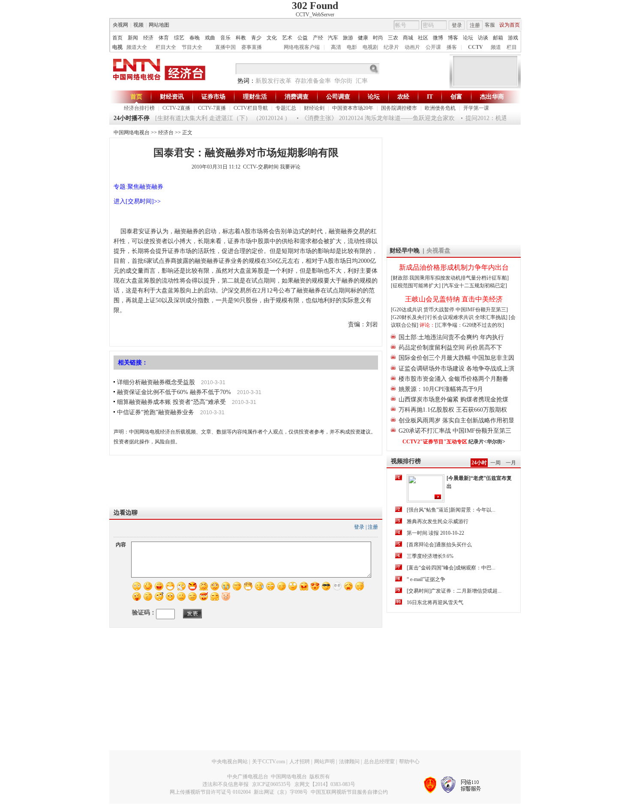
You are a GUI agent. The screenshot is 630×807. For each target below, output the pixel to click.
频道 (496, 47)
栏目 (512, 47)
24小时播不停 (132, 118)
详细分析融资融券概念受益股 (156, 382)
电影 (352, 47)
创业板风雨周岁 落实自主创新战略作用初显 (456, 420)
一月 (511, 463)
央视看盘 (438, 250)
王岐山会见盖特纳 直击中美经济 (454, 299)
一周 (495, 463)
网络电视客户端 (302, 47)
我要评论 (290, 167)
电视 (117, 47)
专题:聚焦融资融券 (138, 187)
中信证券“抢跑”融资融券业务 (155, 412)
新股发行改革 (273, 81)
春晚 (194, 38)
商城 (408, 38)
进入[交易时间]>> (137, 201)
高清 (336, 47)
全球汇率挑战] (491, 317)
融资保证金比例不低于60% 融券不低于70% (174, 392)
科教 (241, 38)
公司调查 (338, 96)
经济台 (166, 132)
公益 (302, 38)
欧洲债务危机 (440, 108)
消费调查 (297, 96)
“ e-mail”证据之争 (426, 579)
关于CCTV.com (268, 762)
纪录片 (391, 47)
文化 (272, 38)
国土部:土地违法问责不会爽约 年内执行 (451, 337)
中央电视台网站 (230, 762)
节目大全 (192, 47)
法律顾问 (349, 762)
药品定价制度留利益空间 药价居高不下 (450, 347)
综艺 (179, 38)
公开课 (433, 47)
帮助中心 (409, 762)
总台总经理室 (379, 762)
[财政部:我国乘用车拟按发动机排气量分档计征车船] (450, 278)
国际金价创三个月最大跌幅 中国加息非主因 (456, 358)
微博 (438, 38)
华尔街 (343, 81)
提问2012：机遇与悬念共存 (495, 118)
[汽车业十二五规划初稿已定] (474, 286)
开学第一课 (476, 108)
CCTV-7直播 (212, 108)
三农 (393, 38)
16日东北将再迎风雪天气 (435, 602)
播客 (452, 47)
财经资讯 (172, 96)
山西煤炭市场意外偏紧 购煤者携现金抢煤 (453, 399)
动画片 (412, 47)
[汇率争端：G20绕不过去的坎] (469, 325)
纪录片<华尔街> (486, 442)
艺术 (287, 38)
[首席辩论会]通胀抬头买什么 (439, 545)
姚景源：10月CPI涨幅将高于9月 (441, 389)
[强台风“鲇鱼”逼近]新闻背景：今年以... (451, 510)
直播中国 (225, 47)
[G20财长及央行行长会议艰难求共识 (433, 317)
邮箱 (498, 38)
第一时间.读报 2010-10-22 (435, 533)
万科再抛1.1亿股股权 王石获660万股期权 (453, 410)
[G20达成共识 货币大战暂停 (423, 310)
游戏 (513, 38)
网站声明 (324, 762)
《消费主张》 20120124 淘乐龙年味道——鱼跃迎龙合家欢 (371, 118)
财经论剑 (314, 108)
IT (430, 96)
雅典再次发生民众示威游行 (437, 521)
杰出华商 (492, 96)
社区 (423, 38)
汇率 (362, 81)
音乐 (225, 38)
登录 (457, 25)
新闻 (133, 38)
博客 (453, 38)
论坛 (468, 38)
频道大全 (136, 47)
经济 (148, 38)
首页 (117, 38)
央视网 (120, 25)
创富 (456, 96)
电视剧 (370, 47)
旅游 (348, 38)
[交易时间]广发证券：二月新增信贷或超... (454, 591)
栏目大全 (166, 47)
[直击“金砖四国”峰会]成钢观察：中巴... (451, 568)
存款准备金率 (313, 81)
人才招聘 (299, 762)
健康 (363, 38)
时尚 (378, 38)
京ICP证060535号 (271, 784)
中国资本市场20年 (352, 108)
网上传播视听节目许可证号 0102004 (210, 792)
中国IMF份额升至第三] (482, 310)
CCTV (475, 47)
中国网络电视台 (132, 132)
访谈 (483, 38)
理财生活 (255, 96)
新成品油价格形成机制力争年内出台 (454, 267)
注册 (475, 25)
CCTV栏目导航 (251, 108)
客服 (490, 25)
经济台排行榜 (139, 108)
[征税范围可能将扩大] (416, 286)
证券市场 (213, 96)
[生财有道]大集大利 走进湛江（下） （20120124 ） (216, 118)
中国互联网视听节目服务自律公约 (349, 792)
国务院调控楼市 (399, 108)
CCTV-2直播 (176, 108)
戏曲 (210, 38)
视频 (138, 25)
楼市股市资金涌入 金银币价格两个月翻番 (453, 379)
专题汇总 (286, 108)
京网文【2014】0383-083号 (324, 784)
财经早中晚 (405, 250)
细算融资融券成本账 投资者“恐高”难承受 (171, 402)
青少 (256, 38)
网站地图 (159, 25)
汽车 (333, 38)
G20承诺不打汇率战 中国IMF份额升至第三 (455, 431)
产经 (318, 38)
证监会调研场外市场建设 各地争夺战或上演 (456, 368)
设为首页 (509, 25)
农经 (403, 96)
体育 (164, 38)
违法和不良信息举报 (225, 784)
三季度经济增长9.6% (430, 556)
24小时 (479, 463)
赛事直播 (251, 47)
